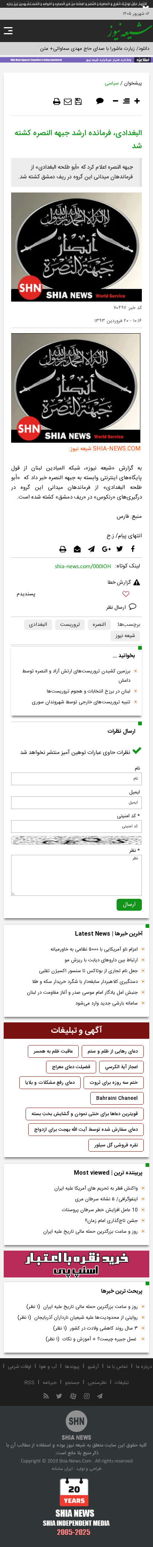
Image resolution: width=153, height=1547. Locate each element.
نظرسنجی (97, 1383)
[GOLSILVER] (76, 1264)
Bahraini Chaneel (117, 1098)
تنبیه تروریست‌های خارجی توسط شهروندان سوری (81, 702)
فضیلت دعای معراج (71, 1067)
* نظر (134, 851)
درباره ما (144, 1367)
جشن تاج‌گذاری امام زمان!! (111, 1221)
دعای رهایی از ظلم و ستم (113, 1051)
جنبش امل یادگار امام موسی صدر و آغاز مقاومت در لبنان (82, 993)
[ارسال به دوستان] (68, 101)
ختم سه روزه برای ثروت (113, 1083)
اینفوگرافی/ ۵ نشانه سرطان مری (106, 1199)
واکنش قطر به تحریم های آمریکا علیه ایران (96, 1188)
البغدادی (38, 624)
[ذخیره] (78, 101)
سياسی (112, 83)
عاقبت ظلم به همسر (53, 1051)
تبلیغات (122, 1383)
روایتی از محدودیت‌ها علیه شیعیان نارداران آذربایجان (77, 1318)
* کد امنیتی (128, 816)
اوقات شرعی (19, 1367)
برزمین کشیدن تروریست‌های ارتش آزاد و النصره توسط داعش (76, 676)
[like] (76, 595)
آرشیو (93, 1367)
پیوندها (72, 1367)
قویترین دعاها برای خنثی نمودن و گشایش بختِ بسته (85, 1114)
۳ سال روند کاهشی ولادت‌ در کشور (95, 1328)
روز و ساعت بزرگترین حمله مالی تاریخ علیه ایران (90, 1232)
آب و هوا (48, 1367)
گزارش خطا (119, 582)
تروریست (70, 624)
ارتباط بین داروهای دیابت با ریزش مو (101, 960)
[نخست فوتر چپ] (76, 1506)
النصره (99, 624)
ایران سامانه (62, 1469)
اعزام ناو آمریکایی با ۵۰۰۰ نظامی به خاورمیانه (94, 949)
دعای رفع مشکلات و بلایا (50, 1083)
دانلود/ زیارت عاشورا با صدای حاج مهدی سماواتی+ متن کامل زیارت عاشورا (76, 49)
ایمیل (134, 792)
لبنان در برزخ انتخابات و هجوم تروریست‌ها (88, 691)
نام (137, 768)
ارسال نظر (116, 607)
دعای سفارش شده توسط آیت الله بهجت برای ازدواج (86, 1130)
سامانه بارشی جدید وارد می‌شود (106, 1003)
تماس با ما (117, 1367)
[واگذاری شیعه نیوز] (76, 59)
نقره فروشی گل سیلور (116, 1145)
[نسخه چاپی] (57, 101)
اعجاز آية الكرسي (121, 1067)
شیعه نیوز (125, 635)
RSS (30, 1383)
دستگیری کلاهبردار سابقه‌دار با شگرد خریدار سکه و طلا (85, 982)
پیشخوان (133, 83)
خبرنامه (50, 1383)
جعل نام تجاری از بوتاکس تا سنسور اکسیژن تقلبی (88, 971)
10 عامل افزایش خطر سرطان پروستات (100, 1210)
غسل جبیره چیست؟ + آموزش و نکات (92, 1339)
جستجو (72, 1383)
